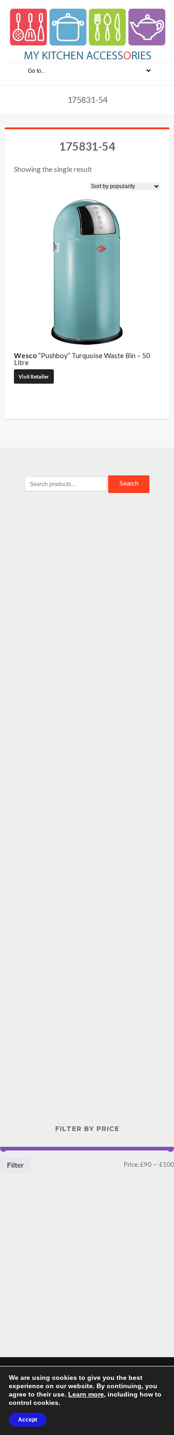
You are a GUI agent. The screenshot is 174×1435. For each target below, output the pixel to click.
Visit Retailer (34, 376)
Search (128, 483)
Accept (27, 1419)
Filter (15, 1165)
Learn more (86, 1394)
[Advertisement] (87, 660)
